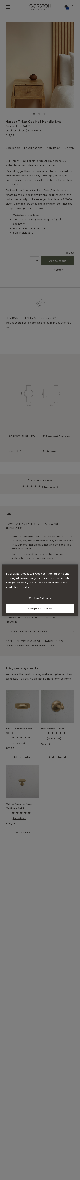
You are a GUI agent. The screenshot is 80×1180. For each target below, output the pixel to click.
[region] (40, 590)
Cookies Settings (40, 598)
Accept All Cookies (40, 608)
